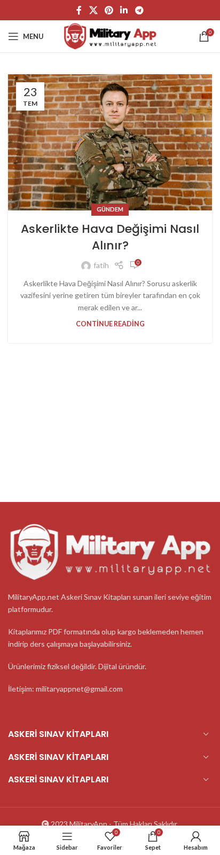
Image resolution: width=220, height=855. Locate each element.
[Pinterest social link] (108, 10)
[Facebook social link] (79, 10)
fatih (101, 265)
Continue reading (110, 324)
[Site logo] (110, 35)
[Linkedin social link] (124, 10)
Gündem (110, 209)
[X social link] (93, 10)
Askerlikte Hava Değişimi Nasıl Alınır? (110, 237)
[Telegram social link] (139, 10)
